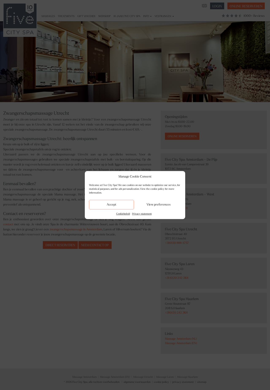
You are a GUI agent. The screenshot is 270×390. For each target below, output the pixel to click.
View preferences (159, 204)
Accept (111, 204)
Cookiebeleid (123, 213)
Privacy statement (142, 213)
